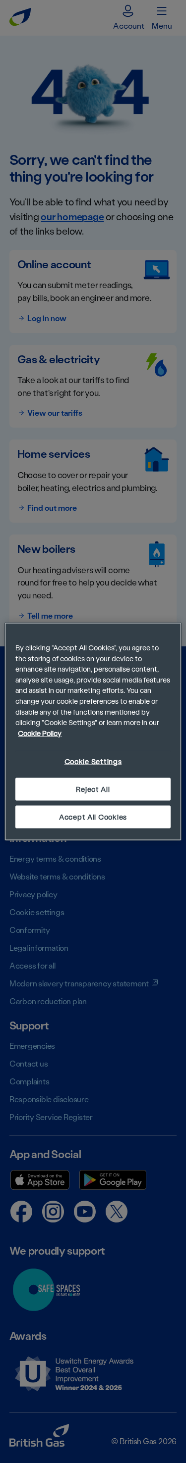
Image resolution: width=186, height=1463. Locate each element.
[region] (92, 732)
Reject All (93, 788)
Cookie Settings (93, 761)
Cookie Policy (40, 732)
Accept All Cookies (93, 816)
